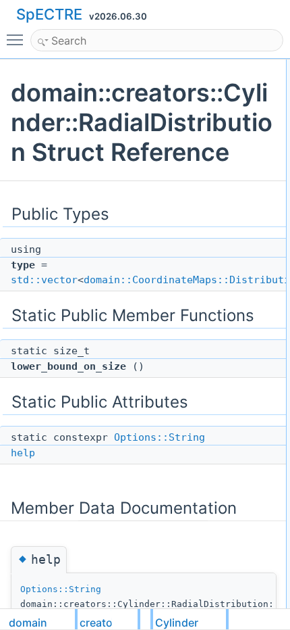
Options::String (159, 437)
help (23, 453)
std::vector (44, 280)
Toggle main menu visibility (17, 39)
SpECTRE (49, 14)
